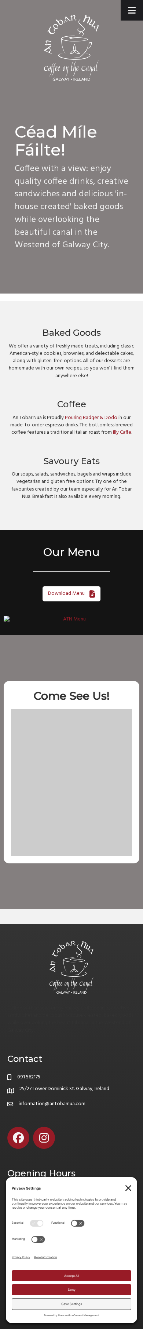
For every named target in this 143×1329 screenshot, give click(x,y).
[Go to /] (71, 988)
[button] (71, 593)
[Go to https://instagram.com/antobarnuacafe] (44, 1138)
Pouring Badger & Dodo (91, 418)
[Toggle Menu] (132, 10)
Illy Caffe (122, 432)
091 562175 (28, 1077)
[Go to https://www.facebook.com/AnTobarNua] (18, 1138)
